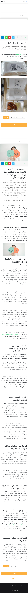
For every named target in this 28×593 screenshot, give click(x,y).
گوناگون (19, 37)
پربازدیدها (21, 15)
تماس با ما (11, 590)
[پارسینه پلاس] (24, 1)
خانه (24, 15)
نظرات (14, 125)
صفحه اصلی (16, 590)
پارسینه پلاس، (19, 54)
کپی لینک (6, 117)
